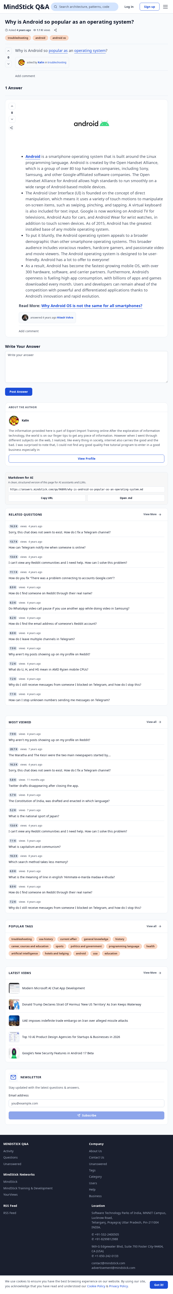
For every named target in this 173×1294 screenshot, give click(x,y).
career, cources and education (30, 946)
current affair (68, 939)
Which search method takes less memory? (38, 862)
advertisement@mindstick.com (113, 1268)
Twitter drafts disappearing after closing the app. (44, 786)
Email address (19, 1095)
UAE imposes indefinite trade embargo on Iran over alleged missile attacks (75, 1021)
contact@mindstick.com (108, 1263)
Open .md (126, 498)
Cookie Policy (96, 1286)
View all (152, 722)
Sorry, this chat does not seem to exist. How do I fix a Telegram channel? (60, 770)
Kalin (41, 62)
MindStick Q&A (26, 7)
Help (92, 1189)
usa (95, 953)
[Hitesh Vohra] (25, 317)
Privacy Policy (118, 1286)
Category (95, 1177)
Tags (92, 1170)
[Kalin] (21, 62)
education (111, 953)
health (150, 946)
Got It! (159, 1285)
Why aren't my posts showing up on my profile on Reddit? (49, 740)
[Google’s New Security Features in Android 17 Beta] (14, 1053)
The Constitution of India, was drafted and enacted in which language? (59, 801)
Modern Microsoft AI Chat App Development (53, 988)
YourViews (10, 1194)
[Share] (55, 30)
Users (93, 1183)
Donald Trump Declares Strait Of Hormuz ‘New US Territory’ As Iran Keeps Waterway (81, 1004)
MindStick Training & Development (28, 1188)
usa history (46, 939)
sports (60, 946)
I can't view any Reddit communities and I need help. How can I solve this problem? (68, 831)
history (119, 939)
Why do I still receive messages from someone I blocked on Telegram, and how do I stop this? (75, 908)
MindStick (10, 1182)
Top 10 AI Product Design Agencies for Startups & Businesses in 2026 (71, 1037)
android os (59, 38)
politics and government (86, 946)
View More (150, 514)
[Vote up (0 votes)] (8, 50)
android (40, 38)
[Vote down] (8, 64)
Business (95, 1196)
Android (33, 156)
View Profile (86, 459)
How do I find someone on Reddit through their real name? (50, 892)
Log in (129, 7)
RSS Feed (9, 1213)
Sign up (149, 7)
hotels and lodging (57, 953)
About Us (95, 1151)
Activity (8, 1151)
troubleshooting (18, 38)
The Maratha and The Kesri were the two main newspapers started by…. (60, 755)
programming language (124, 946)
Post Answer (18, 392)
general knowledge (96, 939)
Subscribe (89, 1115)
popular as (58, 50)
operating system (90, 50)
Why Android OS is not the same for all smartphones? (91, 305)
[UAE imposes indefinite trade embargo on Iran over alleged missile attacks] (14, 1020)
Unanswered (12, 1164)
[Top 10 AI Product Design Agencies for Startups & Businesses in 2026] (14, 1036)
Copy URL (47, 498)
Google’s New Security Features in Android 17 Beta (58, 1053)
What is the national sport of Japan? (34, 816)
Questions (10, 1157)
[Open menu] (165, 7)
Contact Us (96, 1157)
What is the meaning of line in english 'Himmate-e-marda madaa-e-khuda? (62, 877)
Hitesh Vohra (65, 317)
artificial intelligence (24, 953)
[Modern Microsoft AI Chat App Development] (14, 988)
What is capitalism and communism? (35, 847)
